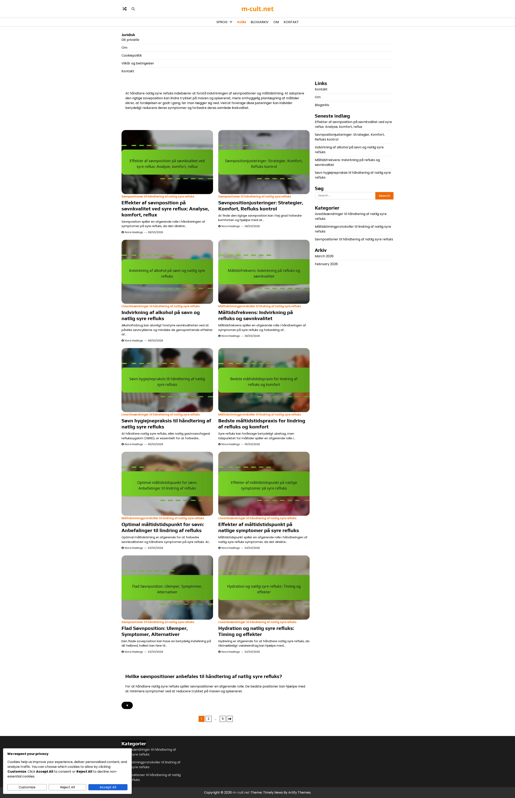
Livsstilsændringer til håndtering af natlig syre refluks (161, 306)
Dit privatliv (130, 39)
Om (276, 22)
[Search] (133, 9)
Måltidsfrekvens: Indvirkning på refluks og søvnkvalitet (255, 315)
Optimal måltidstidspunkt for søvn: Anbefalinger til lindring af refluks (163, 527)
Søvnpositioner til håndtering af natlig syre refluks (158, 196)
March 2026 (324, 256)
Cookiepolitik (132, 55)
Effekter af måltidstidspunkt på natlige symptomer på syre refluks (258, 527)
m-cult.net (257, 8)
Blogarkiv (260, 22)
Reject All (67, 787)
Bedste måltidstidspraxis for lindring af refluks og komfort (261, 424)
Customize (27, 787)
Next (230, 719)
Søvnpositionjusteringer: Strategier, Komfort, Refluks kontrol (260, 206)
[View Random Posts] (125, 9)
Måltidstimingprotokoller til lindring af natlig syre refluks (259, 306)
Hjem (241, 22)
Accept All (108, 787)
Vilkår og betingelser (138, 63)
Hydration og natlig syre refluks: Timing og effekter (256, 631)
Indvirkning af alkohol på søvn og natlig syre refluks (161, 315)
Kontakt (291, 22)
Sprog (222, 22)
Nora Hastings (134, 232)
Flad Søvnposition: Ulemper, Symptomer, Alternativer (155, 631)
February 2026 (326, 264)
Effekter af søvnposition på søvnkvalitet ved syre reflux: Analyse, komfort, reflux (165, 209)
